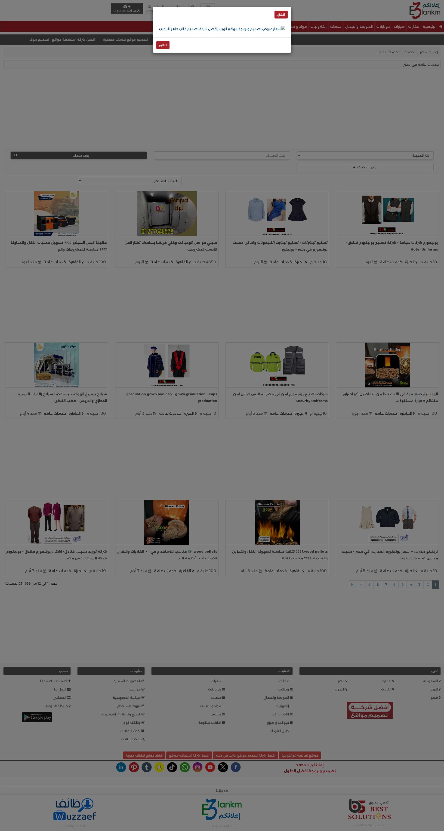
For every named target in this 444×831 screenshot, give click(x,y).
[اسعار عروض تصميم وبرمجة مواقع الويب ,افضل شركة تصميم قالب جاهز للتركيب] (222, 29)
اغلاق (281, 14)
